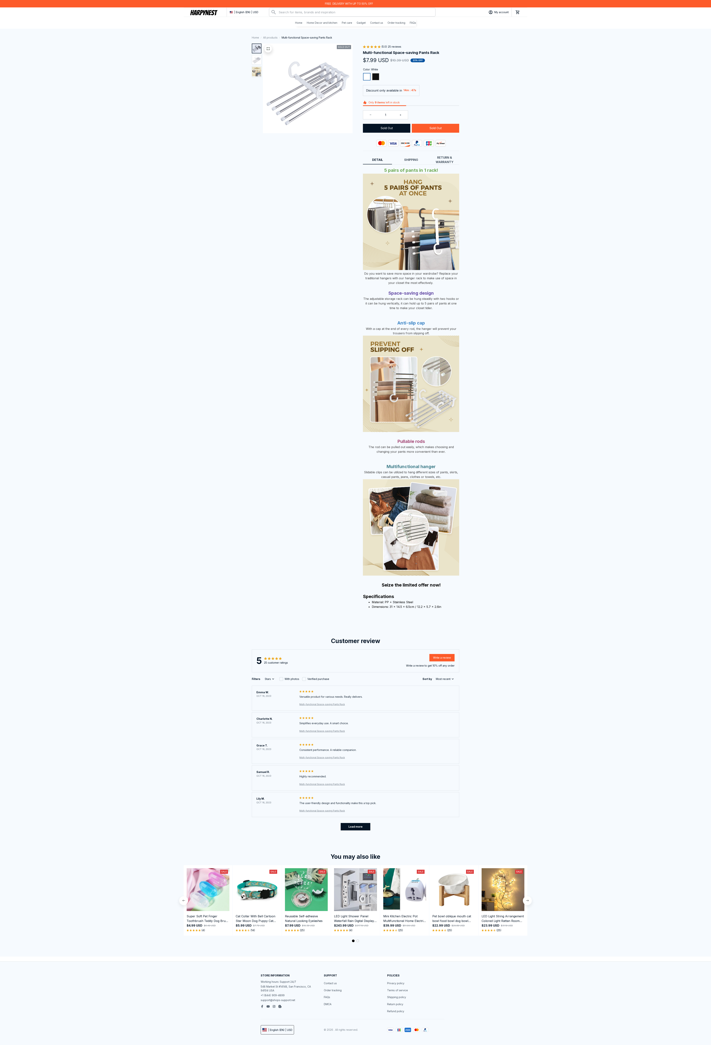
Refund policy (395, 1011)
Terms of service (397, 990)
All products (270, 37)
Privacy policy (395, 983)
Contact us (330, 983)
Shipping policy (396, 997)
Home (255, 37)
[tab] (353, 941)
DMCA (327, 1004)
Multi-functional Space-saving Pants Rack (322, 704)
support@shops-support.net (278, 1000)
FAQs (327, 997)
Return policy (395, 1004)
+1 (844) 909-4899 (273, 995)
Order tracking (333, 990)
